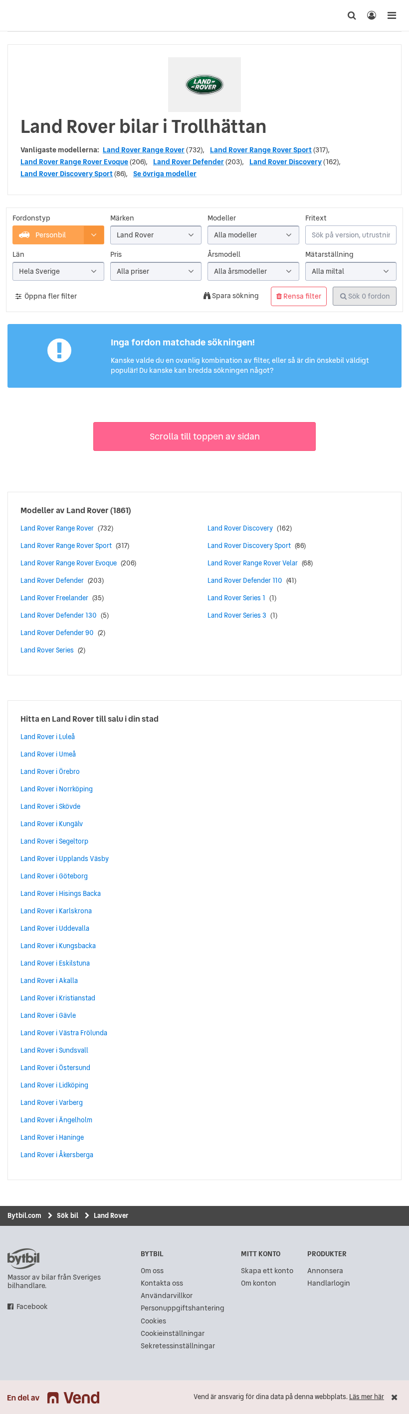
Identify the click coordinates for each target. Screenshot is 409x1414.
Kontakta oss (162, 1283)
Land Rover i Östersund (55, 1068)
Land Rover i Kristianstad (57, 998)
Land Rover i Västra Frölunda (63, 1033)
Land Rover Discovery (285, 162)
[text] (17, 15)
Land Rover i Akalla (49, 980)
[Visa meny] (392, 15)
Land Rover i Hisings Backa (60, 893)
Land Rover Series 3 (236, 615)
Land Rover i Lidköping (54, 1085)
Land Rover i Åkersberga (56, 1155)
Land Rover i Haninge (52, 1137)
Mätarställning (329, 254)
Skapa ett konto (267, 1271)
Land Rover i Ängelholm (56, 1120)
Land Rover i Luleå (47, 737)
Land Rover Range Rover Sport (261, 150)
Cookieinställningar (172, 1333)
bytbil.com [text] (23, 1258)
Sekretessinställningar (178, 1346)
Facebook (32, 1307)
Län (18, 254)
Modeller (221, 218)
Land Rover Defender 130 (58, 615)
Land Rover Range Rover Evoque (74, 162)
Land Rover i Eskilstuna (55, 963)
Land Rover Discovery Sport (66, 174)
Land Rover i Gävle (48, 1015)
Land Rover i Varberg (51, 1102)
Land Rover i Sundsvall (54, 1050)
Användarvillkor (167, 1296)
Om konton (258, 1283)
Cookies (153, 1321)
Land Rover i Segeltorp (54, 841)
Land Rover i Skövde (50, 806)
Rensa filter (301, 296)
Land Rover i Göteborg (54, 876)
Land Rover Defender (188, 162)
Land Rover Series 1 (236, 598)
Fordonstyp (31, 218)
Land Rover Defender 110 (244, 580)
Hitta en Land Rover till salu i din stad (89, 719)
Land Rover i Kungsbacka (58, 946)
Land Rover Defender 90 (57, 633)
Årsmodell (223, 254)
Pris (116, 254)
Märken (122, 218)
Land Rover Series (47, 650)
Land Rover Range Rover (144, 150)
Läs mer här (366, 1397)
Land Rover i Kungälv (51, 824)
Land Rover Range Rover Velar (252, 563)
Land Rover (87, 510)
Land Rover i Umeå (48, 754)
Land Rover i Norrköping (56, 789)
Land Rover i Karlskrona (56, 911)
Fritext (316, 218)
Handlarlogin (328, 1283)
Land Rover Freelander (54, 598)
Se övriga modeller (165, 174)
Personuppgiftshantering (182, 1308)
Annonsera (325, 1271)
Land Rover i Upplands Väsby (64, 859)
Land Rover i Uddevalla (54, 928)
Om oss (152, 1271)
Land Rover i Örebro (50, 771)
